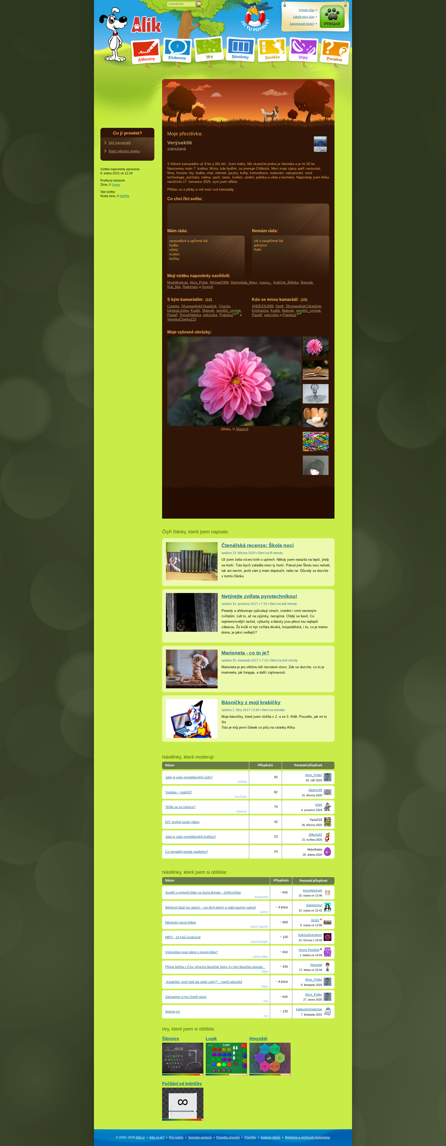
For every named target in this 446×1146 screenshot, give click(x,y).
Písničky (250, 1137)
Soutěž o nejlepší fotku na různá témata (203, 892)
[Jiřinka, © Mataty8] (316, 355)
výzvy (264, 912)
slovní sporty (259, 927)
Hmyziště (258, 1038)
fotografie (261, 897)
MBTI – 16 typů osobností (183, 937)
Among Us (172, 1012)
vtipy (264, 971)
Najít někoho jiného (124, 151)
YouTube (240, 797)
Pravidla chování (228, 1137)
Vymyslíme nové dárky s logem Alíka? (191, 952)
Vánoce (241, 811)
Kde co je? (156, 1137)
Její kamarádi (120, 143)
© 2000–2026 (130, 1137)
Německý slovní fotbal (180, 922)
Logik (211, 1038)
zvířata (242, 782)
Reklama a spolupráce (307, 1137)
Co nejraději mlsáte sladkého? (186, 852)
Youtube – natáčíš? (178, 792)
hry (266, 1001)
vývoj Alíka (260, 956)
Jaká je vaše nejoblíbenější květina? (190, 837)
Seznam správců (200, 1137)
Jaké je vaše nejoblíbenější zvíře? (189, 777)
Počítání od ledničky (182, 1083)
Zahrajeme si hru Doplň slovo (185, 997)
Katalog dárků (270, 1137)
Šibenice (170, 1038)
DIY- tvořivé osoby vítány (182, 822)
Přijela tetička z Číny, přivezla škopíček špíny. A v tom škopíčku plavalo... (215, 967)
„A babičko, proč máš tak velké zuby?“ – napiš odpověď (203, 982)
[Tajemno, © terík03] (316, 402)
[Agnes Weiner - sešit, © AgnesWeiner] (316, 474)
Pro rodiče (176, 1137)
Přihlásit (332, 23)
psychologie (259, 942)
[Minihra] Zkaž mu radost (210, 907)
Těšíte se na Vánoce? (180, 807)
